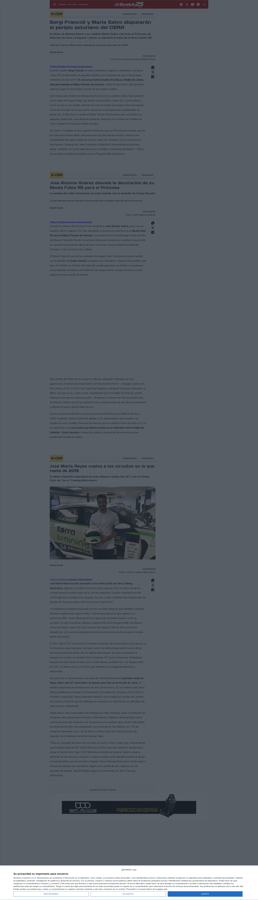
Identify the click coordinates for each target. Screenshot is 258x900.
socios (33, 878)
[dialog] (129, 883)
